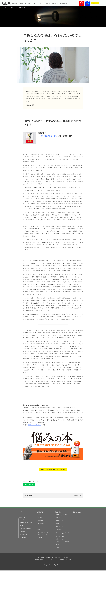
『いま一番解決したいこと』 (48, 136)
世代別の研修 (59, 520)
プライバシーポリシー (52, 559)
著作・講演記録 (46, 3)
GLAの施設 (22, 531)
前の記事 (29, 495)
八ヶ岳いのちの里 (24, 534)
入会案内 (48, 557)
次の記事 (76, 495)
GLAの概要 (68, 559)
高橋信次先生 (23, 525)
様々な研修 (59, 544)
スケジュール (59, 547)
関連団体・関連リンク (40, 559)
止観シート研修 (60, 539)
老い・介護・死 (29, 484)
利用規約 (62, 559)
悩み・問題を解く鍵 (20, 8)
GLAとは (22, 520)
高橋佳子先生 (23, 3)
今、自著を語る (42, 523)
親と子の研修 (59, 526)
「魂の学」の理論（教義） (26, 522)
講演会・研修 (37, 3)
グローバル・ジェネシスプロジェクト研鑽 (62, 532)
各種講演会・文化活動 (61, 515)
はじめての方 (55, 3)
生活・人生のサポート (43, 535)
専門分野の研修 (60, 536)
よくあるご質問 (64, 3)
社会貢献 (40, 537)
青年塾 (57, 523)
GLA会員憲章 (23, 537)
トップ (20, 512)
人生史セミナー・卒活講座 (62, 542)
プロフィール (41, 515)
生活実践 (58, 529)
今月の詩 (40, 517)
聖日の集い (59, 517)
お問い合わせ (65, 557)
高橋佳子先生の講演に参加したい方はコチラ (53, 470)
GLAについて (15, 3)
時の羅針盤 (40, 520)
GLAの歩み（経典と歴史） (26, 528)
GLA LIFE (30, 3)
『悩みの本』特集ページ (34, 425)
